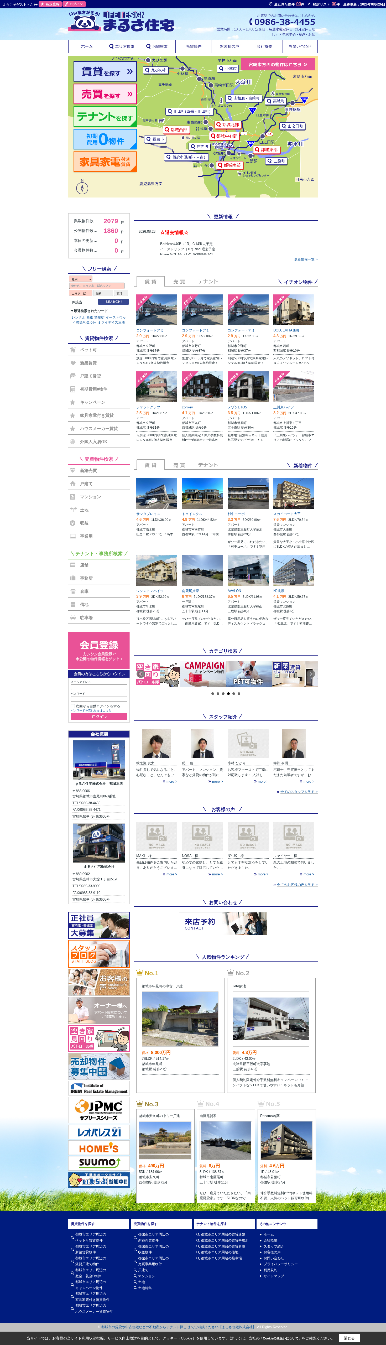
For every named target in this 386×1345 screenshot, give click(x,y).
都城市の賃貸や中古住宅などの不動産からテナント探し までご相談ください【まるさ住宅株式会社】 (178, 1327)
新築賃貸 (88, 363)
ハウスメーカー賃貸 (99, 428)
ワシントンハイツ (150, 591)
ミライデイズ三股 (111, 322)
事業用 (86, 536)
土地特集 (145, 1288)
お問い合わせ (274, 1258)
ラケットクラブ (148, 407)
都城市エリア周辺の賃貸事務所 (225, 1240)
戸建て (86, 483)
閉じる (349, 1338)
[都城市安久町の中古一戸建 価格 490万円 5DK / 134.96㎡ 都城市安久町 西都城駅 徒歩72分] (165, 1103)
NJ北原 (278, 591)
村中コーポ (236, 514)
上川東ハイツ (283, 407)
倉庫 (84, 591)
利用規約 (270, 1270)
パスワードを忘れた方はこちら (91, 710)
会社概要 (270, 1240)
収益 (84, 523)
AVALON (234, 591)
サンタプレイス (148, 514)
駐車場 (86, 617)
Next (311, 674)
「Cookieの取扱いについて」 (281, 1338)
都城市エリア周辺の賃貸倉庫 (223, 1246)
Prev (141, 674)
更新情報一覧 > (306, 259)
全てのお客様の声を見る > (297, 885)
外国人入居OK (93, 441)
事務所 (86, 578)
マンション (90, 497)
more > (171, 781)
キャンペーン (92, 402)
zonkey (187, 407)
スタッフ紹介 (274, 1246)
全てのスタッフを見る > (299, 792)
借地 (84, 604)
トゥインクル (192, 514)
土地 (84, 510)
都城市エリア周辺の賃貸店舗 (223, 1234)
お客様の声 (272, 1252)
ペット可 (88, 349)
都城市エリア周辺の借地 (219, 1252)
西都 (89, 317)
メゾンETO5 (237, 407)
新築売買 (88, 470)
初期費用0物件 (93, 389)
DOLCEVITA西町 (286, 330)
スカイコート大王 (287, 514)
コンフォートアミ (150, 330)
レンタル (78, 317)
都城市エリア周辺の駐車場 (221, 1258)
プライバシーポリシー (281, 1264)
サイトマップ (274, 1276)
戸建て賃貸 (90, 376)
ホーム (269, 1234)
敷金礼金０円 (86, 322)
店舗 (84, 565)
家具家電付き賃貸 (97, 415)
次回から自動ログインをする (98, 706)
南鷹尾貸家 (190, 591)
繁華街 (99, 317)
